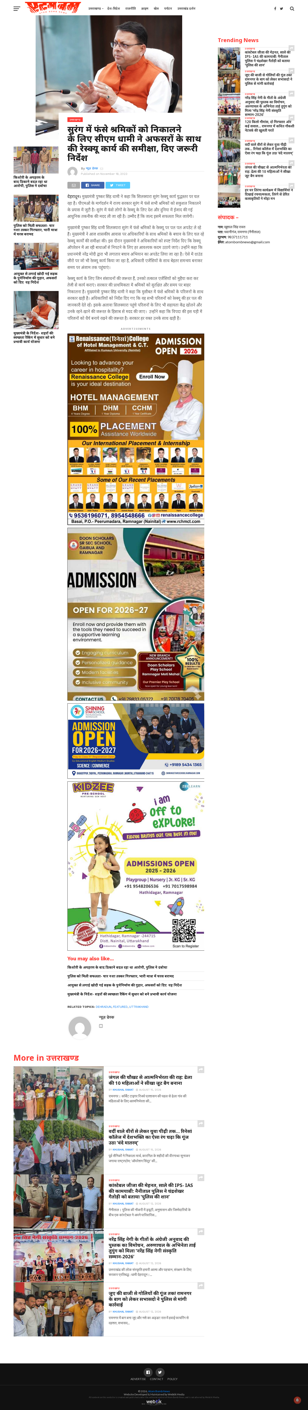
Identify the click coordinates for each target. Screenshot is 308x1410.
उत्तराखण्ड (94, 8)
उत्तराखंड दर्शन (186, 8)
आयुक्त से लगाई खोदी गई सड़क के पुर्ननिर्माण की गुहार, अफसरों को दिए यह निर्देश (35, 278)
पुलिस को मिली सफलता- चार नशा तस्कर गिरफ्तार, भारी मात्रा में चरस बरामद (35, 229)
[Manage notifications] (297, 1400)
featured (120, 1006)
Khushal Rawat (123, 1089)
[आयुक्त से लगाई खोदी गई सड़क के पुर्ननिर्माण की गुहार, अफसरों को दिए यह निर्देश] (36, 268)
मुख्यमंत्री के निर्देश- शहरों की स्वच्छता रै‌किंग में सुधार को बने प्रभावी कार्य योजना (34, 337)
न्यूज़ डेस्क (92, 168)
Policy (172, 1379)
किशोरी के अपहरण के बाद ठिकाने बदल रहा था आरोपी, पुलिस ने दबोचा (30, 181)
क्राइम (144, 8)
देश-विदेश (113, 8)
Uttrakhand (139, 1006)
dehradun (103, 1006)
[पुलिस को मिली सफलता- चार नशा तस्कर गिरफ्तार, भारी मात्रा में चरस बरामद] (36, 220)
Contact (156, 1379)
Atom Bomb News (159, 1391)
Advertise (138, 1379)
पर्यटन (168, 8)
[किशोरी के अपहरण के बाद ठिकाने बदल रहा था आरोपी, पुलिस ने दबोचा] (36, 172)
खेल (156, 8)
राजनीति (130, 8)
